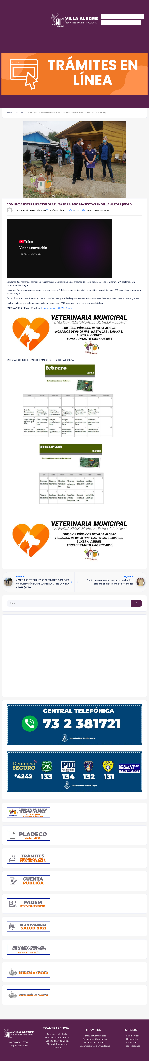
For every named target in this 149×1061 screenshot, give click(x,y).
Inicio (9, 113)
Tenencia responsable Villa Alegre (56, 308)
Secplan (19, 113)
